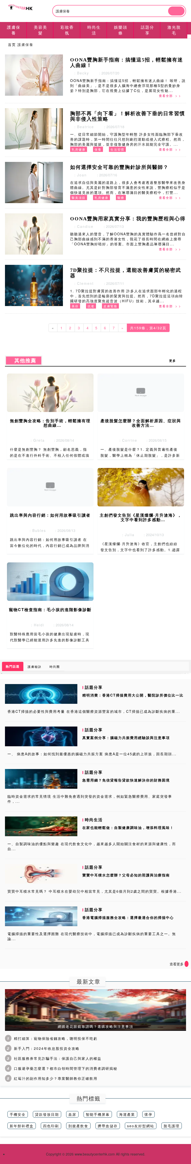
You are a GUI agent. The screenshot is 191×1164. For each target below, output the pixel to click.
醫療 (120, 197)
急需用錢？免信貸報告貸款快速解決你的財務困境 (126, 779)
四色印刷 (51, 1125)
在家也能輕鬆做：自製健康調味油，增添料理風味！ (128, 827)
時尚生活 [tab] (94, 30)
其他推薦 (23, 360)
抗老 (91, 306)
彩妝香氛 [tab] (67, 30)
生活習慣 (117, 149)
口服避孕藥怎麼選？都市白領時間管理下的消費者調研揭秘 (65, 1068)
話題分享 (94, 687)
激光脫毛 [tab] (174, 30)
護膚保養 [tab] (13, 30)
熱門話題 (13, 666)
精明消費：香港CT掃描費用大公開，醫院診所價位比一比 (133, 695)
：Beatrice (82, 126)
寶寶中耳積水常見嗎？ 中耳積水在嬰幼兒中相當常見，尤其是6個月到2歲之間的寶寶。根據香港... (94, 891)
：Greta (35, 440)
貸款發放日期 (47, 1114)
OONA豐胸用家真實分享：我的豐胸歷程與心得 (128, 218)
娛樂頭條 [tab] (120, 30)
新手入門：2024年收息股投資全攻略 (47, 1048)
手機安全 (18, 1114)
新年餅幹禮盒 (22, 1125)
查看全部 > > (170, 95)
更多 (175, 360)
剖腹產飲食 (78, 1125)
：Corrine (126, 440)
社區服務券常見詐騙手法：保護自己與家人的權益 (57, 1058)
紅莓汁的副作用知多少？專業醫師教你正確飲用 (55, 1078)
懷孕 (148, 1114)
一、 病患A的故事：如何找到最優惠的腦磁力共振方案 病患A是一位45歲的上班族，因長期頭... (92, 753)
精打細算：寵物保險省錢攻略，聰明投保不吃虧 (55, 1038)
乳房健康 (79, 149)
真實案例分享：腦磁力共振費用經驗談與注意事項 (126, 737)
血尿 (72, 1114)
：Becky (79, 72)
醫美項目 (79, 197)
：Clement (82, 283)
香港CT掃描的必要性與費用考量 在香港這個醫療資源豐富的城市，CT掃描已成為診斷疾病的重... (93, 711)
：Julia (126, 534)
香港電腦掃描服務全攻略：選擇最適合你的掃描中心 (128, 917)
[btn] (176, 10)
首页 (12, 44)
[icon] (187, 964)
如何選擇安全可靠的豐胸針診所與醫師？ (119, 167)
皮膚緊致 (110, 306)
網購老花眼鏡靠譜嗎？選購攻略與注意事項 (95, 1026)
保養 (98, 149)
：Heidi (35, 624)
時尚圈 (54, 666)
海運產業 (127, 1114)
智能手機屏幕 (98, 1114)
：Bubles (35, 530)
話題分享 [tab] (147, 30)
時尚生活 (94, 819)
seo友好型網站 (140, 1125)
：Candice (82, 226)
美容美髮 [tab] (40, 30)
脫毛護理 (172, 1125)
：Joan (78, 174)
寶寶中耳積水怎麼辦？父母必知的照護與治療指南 (126, 874)
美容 (75, 306)
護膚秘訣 (35, 666)
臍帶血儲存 (108, 1125)
